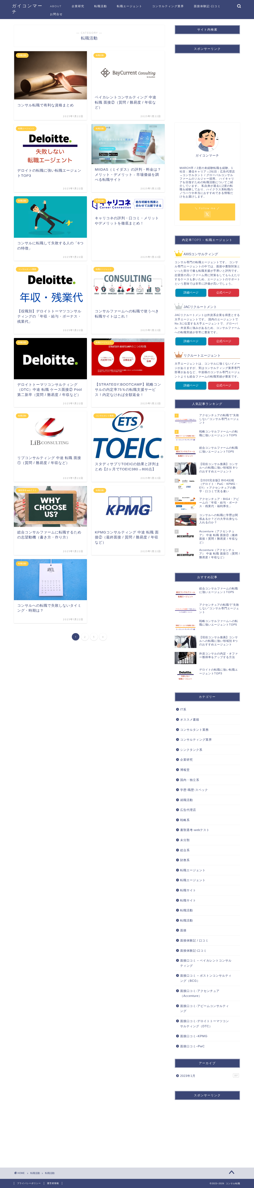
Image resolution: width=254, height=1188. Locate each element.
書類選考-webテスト (195, 830)
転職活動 (100, 6)
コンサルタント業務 (194, 729)
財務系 (185, 860)
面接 (183, 930)
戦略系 (185, 820)
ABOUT (56, 6)
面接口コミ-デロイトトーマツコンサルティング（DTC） (204, 1023)
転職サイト (188, 890)
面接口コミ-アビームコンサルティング (204, 1008)
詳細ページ (191, 292)
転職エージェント (129, 6)
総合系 (185, 850)
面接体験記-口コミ (207, 6)
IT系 (183, 709)
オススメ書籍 (189, 719)
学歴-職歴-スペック (194, 789)
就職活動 (186, 800)
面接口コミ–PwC (192, 1046)
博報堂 (185, 769)
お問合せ (56, 14)
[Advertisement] (208, 84)
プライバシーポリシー (29, 1183)
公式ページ (223, 292)
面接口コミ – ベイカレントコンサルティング (206, 963)
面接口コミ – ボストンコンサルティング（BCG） (206, 978)
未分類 (185, 840)
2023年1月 (209, 1075)
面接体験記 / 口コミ (194, 940)
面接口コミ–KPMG (194, 1036)
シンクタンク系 (191, 749)
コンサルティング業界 (168, 6)
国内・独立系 (189, 780)
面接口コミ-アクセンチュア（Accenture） (199, 993)
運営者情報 (53, 1183)
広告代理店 (188, 810)
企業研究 (78, 6)
